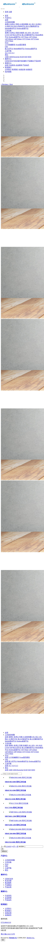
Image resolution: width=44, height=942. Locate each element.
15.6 (13, 766)
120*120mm (33, 750)
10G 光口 (35, 737)
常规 (21, 737)
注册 (10, 12)
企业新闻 (8, 898)
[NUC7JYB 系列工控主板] (18, 803)
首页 (6, 15)
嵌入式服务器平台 (36, 739)
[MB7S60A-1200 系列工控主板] (20, 812)
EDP (11, 747)
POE (15, 739)
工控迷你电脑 (10, 735)
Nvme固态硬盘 (24, 757)
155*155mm (26, 752)
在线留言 (8, 915)
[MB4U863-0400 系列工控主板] (20, 777)
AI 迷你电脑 (27, 737)
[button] (4, 84)
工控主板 (8, 743)
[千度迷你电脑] (22, 4)
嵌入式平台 (17, 747)
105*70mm (24, 750)
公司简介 (8, 908)
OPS (6, 759)
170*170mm (9, 753)
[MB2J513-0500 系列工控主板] (20, 795)
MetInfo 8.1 (13, 938)
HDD (33, 770)
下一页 (16, 846)
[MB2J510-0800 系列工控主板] (20, 838)
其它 (6, 768)
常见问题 (8, 880)
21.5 (16, 766)
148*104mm (18, 752)
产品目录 (8, 887)
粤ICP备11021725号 (8, 934)
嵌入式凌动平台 (23, 739)
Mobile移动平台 (10, 741)
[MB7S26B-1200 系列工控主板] (20, 820)
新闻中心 (4, 891)
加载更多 (4, 851)
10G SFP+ (31, 745)
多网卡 (11, 737)
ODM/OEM (9, 879)
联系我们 (4, 904)
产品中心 (4, 856)
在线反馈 (8, 913)
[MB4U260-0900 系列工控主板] (20, 829)
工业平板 (8, 763)
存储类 (25, 745)
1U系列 (11, 739)
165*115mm (35, 752)
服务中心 (4, 874)
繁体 (3, 940)
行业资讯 (8, 895)
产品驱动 (8, 885)
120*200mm (9, 752)
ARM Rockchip (18, 770)
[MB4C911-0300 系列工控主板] (20, 786)
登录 (6, 12)
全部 (6, 20)
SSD (29, 770)
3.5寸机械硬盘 (14, 757)
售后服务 (8, 883)
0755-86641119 (6, 922)
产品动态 (8, 900)
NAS (6, 755)
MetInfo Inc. (31, 938)
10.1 (10, 766)
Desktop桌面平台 (22, 741)
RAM (25, 770)
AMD (10, 770)
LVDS (7, 747)
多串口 (16, 737)
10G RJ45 (39, 745)
